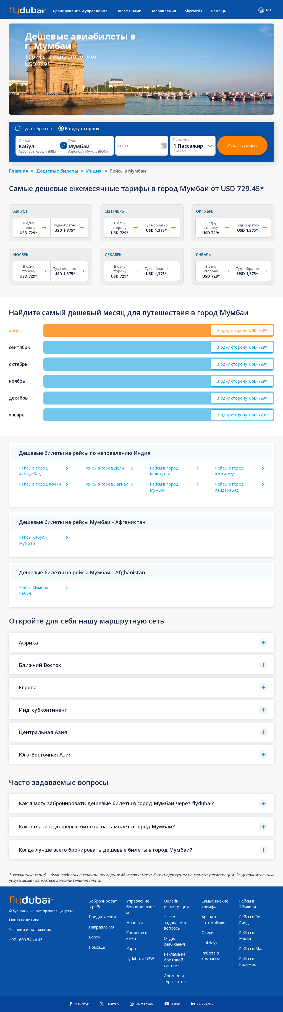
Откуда (24, 140)
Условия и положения (30, 929)
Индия (94, 171)
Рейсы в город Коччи (40, 484)
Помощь (218, 10)
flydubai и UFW (140, 958)
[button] (141, 642)
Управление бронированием (140, 906)
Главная (18, 171)
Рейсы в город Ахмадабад (33, 471)
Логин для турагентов (175, 978)
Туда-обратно (37, 128)
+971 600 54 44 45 (25, 939)
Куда (72, 140)
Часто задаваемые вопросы (175, 922)
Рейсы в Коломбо (247, 961)
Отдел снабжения (174, 941)
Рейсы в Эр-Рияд (250, 919)
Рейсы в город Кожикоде (229, 471)
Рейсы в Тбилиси (247, 903)
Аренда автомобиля (213, 919)
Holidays (209, 942)
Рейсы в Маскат (246, 935)
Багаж (94, 937)
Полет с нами (129, 10)
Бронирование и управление (80, 10)
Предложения (102, 916)
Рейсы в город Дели (104, 468)
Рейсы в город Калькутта (164, 471)
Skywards (193, 10)
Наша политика (24, 919)
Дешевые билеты (57, 171)
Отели (207, 932)
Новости (134, 922)
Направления (163, 10)
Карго (132, 948)
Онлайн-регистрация (176, 903)
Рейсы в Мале (252, 948)
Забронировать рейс (103, 903)
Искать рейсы (242, 145)
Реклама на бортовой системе (174, 959)
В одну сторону (82, 128)
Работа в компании (210, 955)
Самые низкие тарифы (214, 903)
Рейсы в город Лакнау (106, 484)
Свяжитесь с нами (138, 935)
